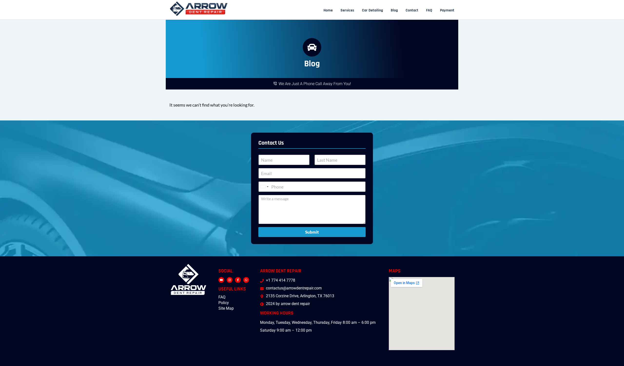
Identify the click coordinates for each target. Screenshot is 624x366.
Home (328, 10)
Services (347, 10)
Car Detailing (372, 10)
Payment (447, 10)
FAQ (429, 10)
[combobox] (264, 186)
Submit (312, 232)
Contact (412, 10)
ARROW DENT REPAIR (280, 271)
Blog (394, 10)
